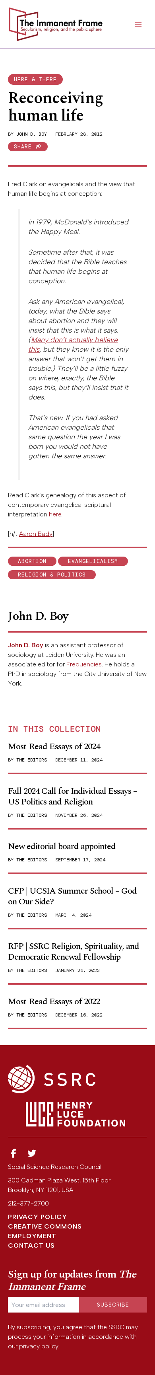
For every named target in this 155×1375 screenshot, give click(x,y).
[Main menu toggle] (138, 24)
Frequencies (84, 664)
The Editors (31, 760)
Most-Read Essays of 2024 (54, 746)
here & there (35, 79)
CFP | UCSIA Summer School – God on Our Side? (72, 896)
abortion (32, 561)
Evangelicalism (93, 561)
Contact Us (31, 1245)
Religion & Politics (52, 574)
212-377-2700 (28, 1203)
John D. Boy (31, 134)
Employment (32, 1236)
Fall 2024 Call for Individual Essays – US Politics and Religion (72, 796)
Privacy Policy (37, 1217)
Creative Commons (45, 1226)
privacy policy (38, 1346)
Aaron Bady (35, 534)
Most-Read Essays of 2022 (54, 1001)
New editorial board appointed (62, 846)
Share (24, 146)
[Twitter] (32, 1153)
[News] (13, 1153)
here (55, 514)
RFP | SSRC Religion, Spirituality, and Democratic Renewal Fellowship (73, 951)
